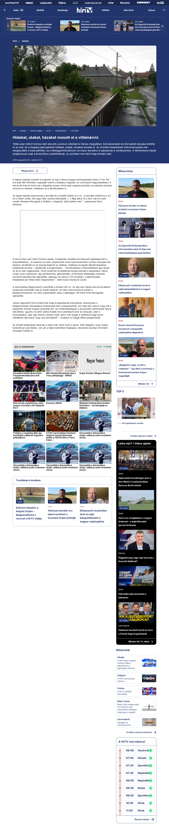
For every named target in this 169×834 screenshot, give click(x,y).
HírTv (15, 41)
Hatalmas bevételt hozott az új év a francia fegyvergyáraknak (135, 632)
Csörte (121, 688)
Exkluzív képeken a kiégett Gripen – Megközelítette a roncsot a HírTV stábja (39, 27)
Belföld (25, 41)
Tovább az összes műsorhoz (139, 732)
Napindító (144, 773)
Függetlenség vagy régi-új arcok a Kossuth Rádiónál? (136, 559)
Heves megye (36, 131)
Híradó (120, 657)
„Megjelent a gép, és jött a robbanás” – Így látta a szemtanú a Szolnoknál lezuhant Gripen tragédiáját (136, 370)
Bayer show (123, 701)
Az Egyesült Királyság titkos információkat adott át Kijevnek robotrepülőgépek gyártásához (149, 27)
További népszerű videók (141, 436)
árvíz (49, 131)
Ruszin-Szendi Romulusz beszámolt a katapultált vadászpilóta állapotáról (131, 329)
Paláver (121, 553)
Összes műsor (141, 819)
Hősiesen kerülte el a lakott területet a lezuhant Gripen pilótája (93, 27)
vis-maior (75, 131)
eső (14, 131)
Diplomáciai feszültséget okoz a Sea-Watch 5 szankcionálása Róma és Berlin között (134, 482)
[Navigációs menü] (4, 10)
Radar (141, 788)
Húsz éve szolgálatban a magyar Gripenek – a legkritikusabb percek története (135, 521)
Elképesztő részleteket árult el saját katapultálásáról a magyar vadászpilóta (93, 516)
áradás (23, 131)
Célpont (121, 675)
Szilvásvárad (60, 131)
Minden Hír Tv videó (138, 641)
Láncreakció (123, 626)
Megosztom (27, 170)
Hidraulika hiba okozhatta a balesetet (132, 596)
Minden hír (143, 383)
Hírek (50, 507)
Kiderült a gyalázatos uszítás (130, 423)
